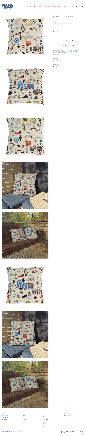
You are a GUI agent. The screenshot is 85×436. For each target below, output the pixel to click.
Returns (24, 420)
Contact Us (25, 416)
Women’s (35, 6)
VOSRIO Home (46, 420)
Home (54, 6)
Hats (44, 423)
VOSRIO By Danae (47, 6)
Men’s (40, 6)
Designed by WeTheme (17, 431)
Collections (28, 6)
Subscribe (24, 422)
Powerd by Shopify (8, 431)
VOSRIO (3, 431)
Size (53, 19)
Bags (44, 426)
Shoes (59, 6)
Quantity (54, 25)
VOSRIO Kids (45, 419)
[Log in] (79, 6)
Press (24, 418)
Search (24, 415)
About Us (65, 6)
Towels (44, 425)
